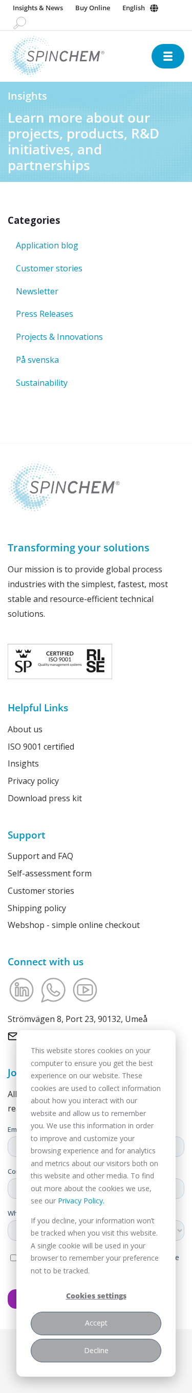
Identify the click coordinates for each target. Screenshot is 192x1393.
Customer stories (49, 268)
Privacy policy (33, 780)
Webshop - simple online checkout (74, 925)
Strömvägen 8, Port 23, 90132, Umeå (77, 1019)
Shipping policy (37, 908)
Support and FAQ (40, 856)
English (133, 7)
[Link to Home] (80, 56)
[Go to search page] (20, 22)
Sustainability (42, 382)
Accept (96, 1323)
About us (25, 729)
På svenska (37, 359)
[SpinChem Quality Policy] (60, 660)
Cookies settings (96, 1296)
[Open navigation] (168, 56)
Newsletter (37, 291)
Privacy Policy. (81, 1200)
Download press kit (45, 798)
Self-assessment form (50, 873)
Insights (23, 763)
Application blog (47, 245)
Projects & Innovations (59, 336)
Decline (96, 1350)
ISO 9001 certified (41, 746)
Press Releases (44, 313)
